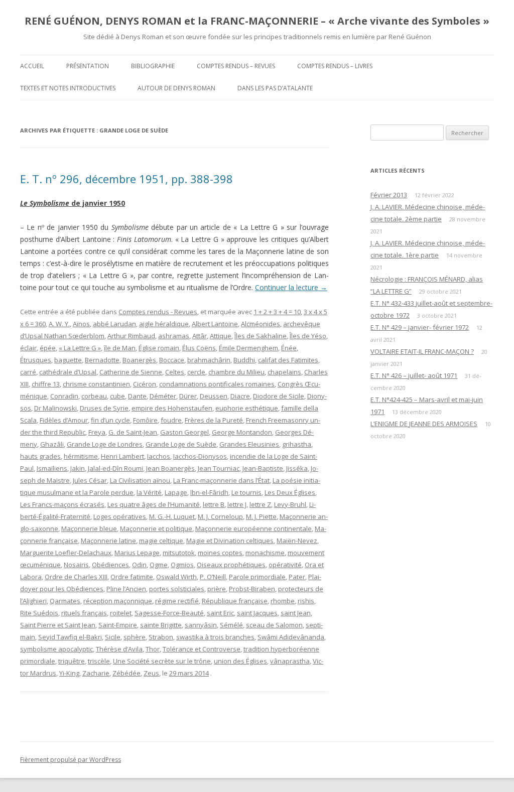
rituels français (84, 612)
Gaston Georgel (184, 432)
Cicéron (144, 383)
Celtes (174, 371)
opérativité (285, 564)
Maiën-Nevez (297, 540)
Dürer (188, 396)
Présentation (87, 66)
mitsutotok (179, 552)
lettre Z (260, 504)
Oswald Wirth (176, 576)
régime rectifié (177, 600)
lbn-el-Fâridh (209, 492)
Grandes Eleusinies (249, 444)
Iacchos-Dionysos (200, 456)
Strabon (161, 636)
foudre (171, 420)
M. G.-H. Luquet (172, 516)
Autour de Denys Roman (176, 88)
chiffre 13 (46, 383)
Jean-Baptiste (262, 468)
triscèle (99, 661)
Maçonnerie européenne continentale (253, 528)
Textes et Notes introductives (67, 88)
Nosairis (76, 564)
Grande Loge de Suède (181, 444)
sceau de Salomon (274, 624)
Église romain (159, 347)
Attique (220, 335)
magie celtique (161, 540)
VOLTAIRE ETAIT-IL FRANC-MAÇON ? (422, 351)
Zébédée (126, 673)
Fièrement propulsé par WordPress (70, 759)
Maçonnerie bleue (89, 528)
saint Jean (296, 612)
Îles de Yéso (308, 335)
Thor (153, 648)
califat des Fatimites (288, 359)
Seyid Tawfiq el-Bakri (70, 636)
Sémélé (231, 624)
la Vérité (149, 492)
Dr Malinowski (55, 408)
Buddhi (244, 359)
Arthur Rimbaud (131, 335)
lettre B (213, 504)
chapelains (284, 371)
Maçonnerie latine (108, 540)
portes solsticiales (176, 588)
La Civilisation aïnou (140, 480)
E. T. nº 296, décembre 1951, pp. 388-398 (126, 178)
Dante (137, 396)
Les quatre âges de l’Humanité (153, 504)
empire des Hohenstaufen (172, 408)
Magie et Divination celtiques (230, 540)
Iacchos (158, 456)
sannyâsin (201, 624)
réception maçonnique (117, 600)
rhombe (283, 600)
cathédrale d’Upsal (67, 371)
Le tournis (246, 492)
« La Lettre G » (80, 347)
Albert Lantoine (215, 323)
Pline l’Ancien (126, 588)
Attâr (199, 335)
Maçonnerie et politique (156, 528)
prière (216, 588)
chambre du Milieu (236, 371)
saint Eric (220, 612)
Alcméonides (260, 323)
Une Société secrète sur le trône (162, 661)
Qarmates (65, 600)
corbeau (94, 396)
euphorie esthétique (246, 408)
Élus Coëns (199, 347)
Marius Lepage (137, 552)
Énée (289, 347)
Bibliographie (153, 66)
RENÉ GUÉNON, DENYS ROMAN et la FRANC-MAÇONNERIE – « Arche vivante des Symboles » (257, 21)
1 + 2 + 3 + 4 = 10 (277, 311)
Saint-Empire (117, 624)
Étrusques (35, 359)
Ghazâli (52, 444)
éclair (28, 347)
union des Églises (240, 661)
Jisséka (297, 468)
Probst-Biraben (252, 588)
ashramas (173, 335)
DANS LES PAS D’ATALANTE (275, 88)
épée (48, 347)
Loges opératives (119, 516)
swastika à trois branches (215, 636)
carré (28, 371)
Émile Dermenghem (248, 347)
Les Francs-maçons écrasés (62, 504)
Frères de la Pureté (214, 420)
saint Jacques (257, 612)
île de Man (120, 347)
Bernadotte (102, 359)
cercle (196, 371)
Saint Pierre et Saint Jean (57, 624)
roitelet (121, 612)
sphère (134, 636)
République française (235, 600)
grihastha (296, 444)
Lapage (176, 492)
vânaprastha (290, 661)
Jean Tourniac (218, 468)
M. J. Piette (261, 516)
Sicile (112, 636)
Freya (96, 432)
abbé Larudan (114, 323)
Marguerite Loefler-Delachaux (65, 552)
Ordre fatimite (131, 576)
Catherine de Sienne (130, 371)
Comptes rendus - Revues (157, 311)
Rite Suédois (39, 612)
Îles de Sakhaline (260, 335)
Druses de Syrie (104, 408)
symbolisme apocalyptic (56, 648)
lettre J (236, 504)
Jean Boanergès (170, 468)
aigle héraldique (164, 323)
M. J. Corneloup (220, 516)
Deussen (213, 396)
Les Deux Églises (290, 492)
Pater (297, 576)
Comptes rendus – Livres (334, 66)
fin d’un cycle (110, 420)
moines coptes (220, 552)
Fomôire (145, 420)
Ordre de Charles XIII (76, 576)
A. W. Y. (59, 323)
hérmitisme (81, 456)
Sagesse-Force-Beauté (169, 612)
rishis (306, 600)
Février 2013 (388, 194)
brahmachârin (208, 359)
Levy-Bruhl (290, 504)
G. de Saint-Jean (132, 432)
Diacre (240, 396)
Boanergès (139, 359)
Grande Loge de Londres (105, 444)
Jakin (77, 468)
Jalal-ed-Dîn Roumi (115, 468)
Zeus (151, 673)
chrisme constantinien (96, 383)
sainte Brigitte (161, 624)
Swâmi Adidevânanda (291, 636)
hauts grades (40, 456)
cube (117, 396)
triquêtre (71, 661)
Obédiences (110, 564)
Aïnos (81, 323)
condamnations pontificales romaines (217, 383)
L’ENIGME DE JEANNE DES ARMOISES (423, 423)
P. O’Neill (213, 576)
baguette (68, 359)
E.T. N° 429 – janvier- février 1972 (419, 327)
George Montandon (242, 432)
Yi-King (69, 673)
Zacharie (95, 673)
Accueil (32, 66)
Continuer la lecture (291, 287)
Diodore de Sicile (278, 396)
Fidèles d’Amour (64, 420)
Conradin (64, 396)
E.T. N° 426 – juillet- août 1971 (413, 375)
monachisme (265, 552)
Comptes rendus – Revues (236, 66)
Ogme (159, 564)
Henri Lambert (122, 456)
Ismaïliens (52, 468)
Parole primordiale (257, 576)
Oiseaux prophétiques (231, 564)
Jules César (90, 480)
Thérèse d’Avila (119, 648)
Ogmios (182, 564)
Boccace (171, 359)
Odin (139, 564)
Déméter (163, 396)
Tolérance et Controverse (201, 648)
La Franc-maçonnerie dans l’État (221, 480)
